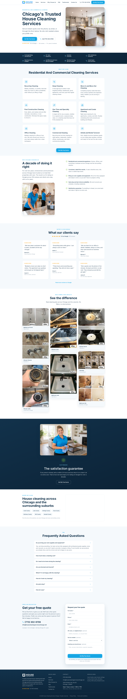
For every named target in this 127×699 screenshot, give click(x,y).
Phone (70, 617)
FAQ (59, 2)
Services (43, 2)
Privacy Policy (73, 695)
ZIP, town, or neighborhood (77, 630)
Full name (70, 610)
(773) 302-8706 (85, 2)
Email (69, 624)
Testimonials (65, 2)
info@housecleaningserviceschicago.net (34, 625)
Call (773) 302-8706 (47, 39)
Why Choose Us (51, 2)
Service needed (74, 637)
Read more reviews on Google (63, 282)
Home (37, 2)
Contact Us (74, 2)
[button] (35, 319)
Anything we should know (77, 644)
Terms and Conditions (82, 695)
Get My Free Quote (98, 2)
